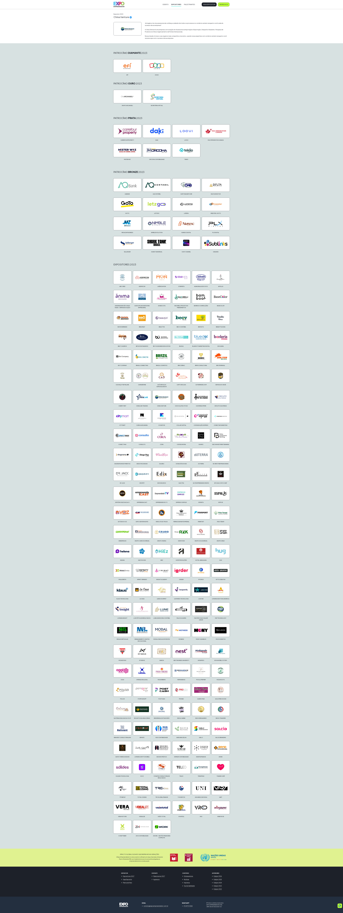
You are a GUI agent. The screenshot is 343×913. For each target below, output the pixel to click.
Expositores (176, 4)
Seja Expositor (209, 4)
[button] (339, 905)
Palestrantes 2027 (159, 876)
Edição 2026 (218, 876)
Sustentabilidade (189, 886)
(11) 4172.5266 (188, 906)
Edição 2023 (218, 886)
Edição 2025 (218, 879)
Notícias (186, 879)
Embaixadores (188, 876)
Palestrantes (189, 4)
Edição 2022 (218, 889)
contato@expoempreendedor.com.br (156, 906)
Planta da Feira (127, 882)
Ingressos (223, 4)
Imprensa (187, 882)
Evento (166, 4)
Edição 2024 (218, 882)
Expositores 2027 (128, 876)
